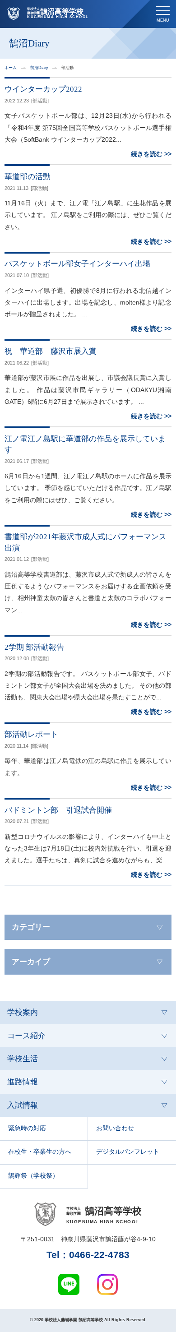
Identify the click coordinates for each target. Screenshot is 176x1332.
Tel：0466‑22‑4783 (88, 1255)
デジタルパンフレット (127, 1151)
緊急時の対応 (27, 1128)
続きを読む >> (151, 154)
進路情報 (22, 1082)
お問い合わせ (115, 1128)
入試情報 (22, 1105)
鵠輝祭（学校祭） (33, 1175)
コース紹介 (26, 1035)
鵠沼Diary (39, 68)
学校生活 (22, 1058)
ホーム (11, 68)
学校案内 (22, 1012)
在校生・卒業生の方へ (39, 1151)
